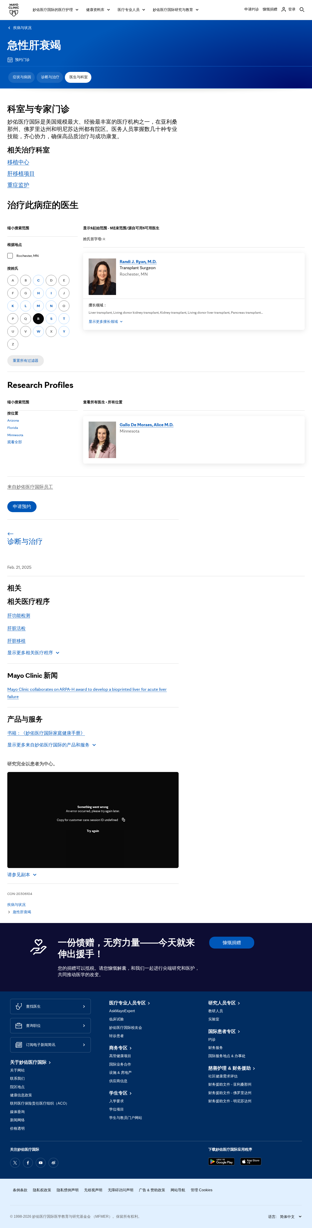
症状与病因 (22, 77)
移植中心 (18, 162)
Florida (12, 427)
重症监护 (18, 185)
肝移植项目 (21, 173)
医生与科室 (78, 77)
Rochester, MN (27, 255)
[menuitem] (21, 77)
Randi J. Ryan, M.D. (138, 261)
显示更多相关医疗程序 (30, 652)
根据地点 (14, 244)
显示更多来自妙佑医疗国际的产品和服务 (48, 745)
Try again (93, 831)
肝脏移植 (16, 641)
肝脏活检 (16, 628)
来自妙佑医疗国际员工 (30, 487)
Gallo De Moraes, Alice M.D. (147, 424)
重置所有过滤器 (25, 360)
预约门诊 (22, 60)
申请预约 (22, 506)
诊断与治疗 (50, 77)
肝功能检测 (18, 615)
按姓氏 (12, 268)
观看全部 (14, 442)
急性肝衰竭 (34, 45)
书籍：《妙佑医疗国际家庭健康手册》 (46, 733)
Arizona (13, 420)
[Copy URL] (123, 820)
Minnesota (15, 435)
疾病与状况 (22, 28)
